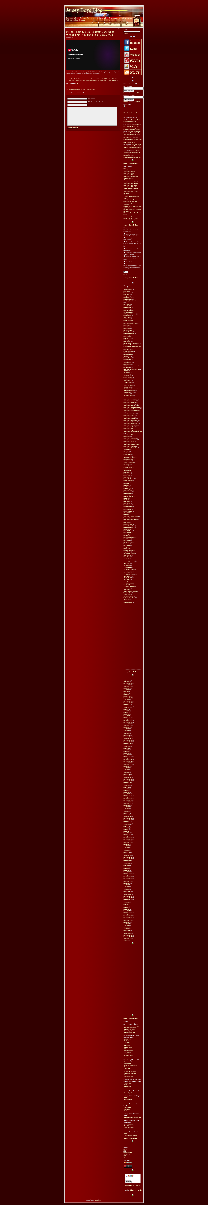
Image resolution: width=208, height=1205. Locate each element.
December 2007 (128, 896)
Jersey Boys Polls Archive (131, 183)
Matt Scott (126, 486)
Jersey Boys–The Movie (130, 447)
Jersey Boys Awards (129, 173)
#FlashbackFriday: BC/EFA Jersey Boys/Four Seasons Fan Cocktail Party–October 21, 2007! (133, 141)
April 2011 (126, 831)
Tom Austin (126, 588)
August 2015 (127, 746)
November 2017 (128, 702)
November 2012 (128, 800)
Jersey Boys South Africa (130, 439)
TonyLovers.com (128, 1076)
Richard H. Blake (128, 530)
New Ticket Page (128, 216)
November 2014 (128, 761)
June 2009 (126, 867)
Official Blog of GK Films (130, 1135)
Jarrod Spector (127, 362)
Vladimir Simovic (98, 1200)
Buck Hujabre (127, 304)
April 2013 (126, 792)
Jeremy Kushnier (128, 377)
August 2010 (127, 844)
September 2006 (128, 920)
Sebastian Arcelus (129, 397)
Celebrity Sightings (129, 310)
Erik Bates (127, 1042)
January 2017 (127, 719)
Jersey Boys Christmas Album (132, 407)
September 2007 (128, 901)
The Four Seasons (128, 574)
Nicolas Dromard (128, 511)
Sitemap (126, 195)
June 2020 (126, 689)
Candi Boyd (127, 305)
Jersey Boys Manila (129, 417)
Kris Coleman (127, 1052)
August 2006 (127, 922)
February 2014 (127, 775)
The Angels (126, 558)
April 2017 (126, 714)
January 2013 (127, 797)
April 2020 (126, 693)
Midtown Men (127, 498)
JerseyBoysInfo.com (129, 1032)
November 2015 (128, 741)
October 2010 (127, 841)
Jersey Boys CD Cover (130, 174)
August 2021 (127, 680)
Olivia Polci (127, 512)
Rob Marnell (127, 535)
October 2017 (127, 704)
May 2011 (126, 829)
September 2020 (128, 686)
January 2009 (127, 875)
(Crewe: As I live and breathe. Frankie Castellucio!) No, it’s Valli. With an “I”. (132, 258)
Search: (126, 30)
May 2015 (126, 751)
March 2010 (127, 852)
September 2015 (128, 745)
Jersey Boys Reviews (129, 171)
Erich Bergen (127, 341)
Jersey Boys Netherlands (130, 421)
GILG (125, 1084)
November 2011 (128, 819)
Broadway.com (128, 1066)
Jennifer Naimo (128, 179)
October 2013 (127, 782)
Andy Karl (126, 291)
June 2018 (126, 699)
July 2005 (126, 940)
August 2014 (127, 766)
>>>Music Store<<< (130, 219)
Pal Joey (126, 517)
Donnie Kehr (127, 328)
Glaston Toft (127, 353)
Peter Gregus (127, 521)
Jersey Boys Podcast (129, 426)
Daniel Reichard (128, 385)
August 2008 (127, 883)
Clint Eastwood (127, 315)
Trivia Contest (127, 190)
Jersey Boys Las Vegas (130, 413)
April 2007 (126, 909)
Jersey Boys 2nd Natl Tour (130, 399)
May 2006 (126, 927)
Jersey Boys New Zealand (130, 423)
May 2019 (126, 694)
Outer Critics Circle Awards (131, 516)
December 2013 (128, 779)
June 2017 (126, 710)
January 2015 (127, 758)
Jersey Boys (127, 380)
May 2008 (126, 888)
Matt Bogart (127, 393)
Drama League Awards (130, 335)
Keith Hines (127, 477)
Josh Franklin (127, 470)
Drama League (128, 1070)
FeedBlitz (137, 92)
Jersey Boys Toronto (129, 441)
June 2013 (126, 788)
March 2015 (127, 754)
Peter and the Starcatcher (130, 519)
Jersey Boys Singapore (130, 438)
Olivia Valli (126, 514)
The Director (127, 565)
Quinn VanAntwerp (128, 527)
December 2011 (128, 818)
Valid (127, 1154)
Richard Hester (127, 532)
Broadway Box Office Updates (131, 300)
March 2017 (127, 715)
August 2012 (127, 805)
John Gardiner (127, 456)
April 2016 (126, 733)
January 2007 (127, 914)
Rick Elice (126, 563)
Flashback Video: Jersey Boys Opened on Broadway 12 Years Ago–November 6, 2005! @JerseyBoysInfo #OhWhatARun (132, 154)
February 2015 (127, 756)
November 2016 (128, 722)
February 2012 (127, 815)
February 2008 (127, 893)
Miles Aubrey (127, 501)
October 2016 (127, 723)
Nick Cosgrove (127, 509)
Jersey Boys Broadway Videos (132, 199)
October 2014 (127, 762)
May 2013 (126, 790)
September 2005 (128, 938)
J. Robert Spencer (129, 178)
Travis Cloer (127, 594)
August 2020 (127, 688)
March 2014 (127, 774)
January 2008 (127, 894)
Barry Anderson (128, 292)
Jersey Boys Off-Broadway (131, 425)
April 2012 (126, 811)
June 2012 (126, 808)
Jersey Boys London (129, 169)
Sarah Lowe (127, 548)
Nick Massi (127, 579)
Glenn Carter (127, 1107)
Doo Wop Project (128, 330)
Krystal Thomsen (128, 480)
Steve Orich (127, 556)
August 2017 (127, 707)
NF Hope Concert (128, 508)
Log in (125, 1149)
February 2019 (127, 696)
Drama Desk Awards (129, 333)
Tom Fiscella (127, 589)
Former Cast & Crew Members (131, 343)
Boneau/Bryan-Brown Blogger (132, 1026)
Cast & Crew (127, 309)
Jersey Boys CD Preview (130, 185)
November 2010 (128, 839)
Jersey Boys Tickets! (131, 163)
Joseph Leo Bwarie (129, 469)
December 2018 (128, 697)
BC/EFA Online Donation (130, 1065)
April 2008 (126, 889)
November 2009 (128, 858)
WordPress (101, 1198)
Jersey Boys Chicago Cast (131, 405)
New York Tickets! (130, 113)
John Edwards (127, 454)
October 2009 (127, 860)
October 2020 (127, 684)
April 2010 (126, 850)
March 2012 (127, 813)
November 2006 (128, 917)
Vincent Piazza (127, 601)
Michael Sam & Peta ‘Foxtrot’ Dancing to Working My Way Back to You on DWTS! (90, 33)
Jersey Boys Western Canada (131, 444)
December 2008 (128, 876)
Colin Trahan (127, 318)
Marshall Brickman (129, 561)
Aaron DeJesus (128, 287)
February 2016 (127, 736)
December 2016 (128, 720)
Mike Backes (127, 499)
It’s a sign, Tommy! (130, 261)
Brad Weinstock (128, 297)
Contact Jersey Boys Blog (130, 201)
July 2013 (126, 787)
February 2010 (127, 854)
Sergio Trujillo (127, 551)
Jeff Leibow (127, 372)
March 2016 (127, 735)
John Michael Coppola (129, 457)
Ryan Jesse (127, 543)
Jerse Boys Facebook (130, 1027)
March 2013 (127, 793)
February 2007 (127, 912)
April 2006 (126, 928)
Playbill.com (127, 1063)
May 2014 (126, 771)
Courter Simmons (128, 320)
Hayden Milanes (128, 357)
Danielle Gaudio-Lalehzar (130, 323)
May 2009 (126, 868)
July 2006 (126, 923)
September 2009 (128, 862)
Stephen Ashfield (128, 1110)
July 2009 (126, 865)
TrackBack (90, 89)
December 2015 (128, 740)
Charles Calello (128, 312)
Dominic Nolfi (127, 387)
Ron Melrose (127, 538)
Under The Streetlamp (129, 597)
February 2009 (127, 873)
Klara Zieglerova (128, 1050)
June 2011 (126, 828)
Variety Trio (126, 599)
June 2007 (126, 906)
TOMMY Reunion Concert (130, 591)
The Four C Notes (128, 571)
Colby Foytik (127, 317)
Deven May (126, 327)
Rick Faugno (127, 534)
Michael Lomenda (128, 496)
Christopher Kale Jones (130, 313)
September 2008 (128, 881)
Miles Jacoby (127, 503)
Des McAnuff (127, 567)
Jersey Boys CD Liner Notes (131, 186)
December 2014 (128, 759)
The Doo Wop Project (129, 569)
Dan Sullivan (127, 322)
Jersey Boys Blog (84, 10)
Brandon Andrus (128, 299)
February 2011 (127, 834)
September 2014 (128, 764)
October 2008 (127, 880)
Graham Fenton (128, 354)
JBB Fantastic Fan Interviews (131, 369)
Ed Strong (126, 340)
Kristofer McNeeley (129, 478)
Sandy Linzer (127, 547)
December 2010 (128, 837)
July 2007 (126, 904)
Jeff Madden (127, 374)
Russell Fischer (128, 542)
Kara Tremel (127, 472)
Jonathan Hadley (128, 467)
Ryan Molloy (127, 545)
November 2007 (128, 897)
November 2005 (128, 936)
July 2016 (126, 728)
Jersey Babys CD (128, 379)
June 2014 (126, 769)
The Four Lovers (128, 572)
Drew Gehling (127, 336)
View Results (127, 274)
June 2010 (126, 847)
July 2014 (126, 767)
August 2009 (127, 863)
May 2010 (126, 849)
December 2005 (128, 935)
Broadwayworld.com (129, 1061)
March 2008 (127, 891)
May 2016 (126, 732)
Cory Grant (127, 384)
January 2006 (127, 933)
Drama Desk (127, 1068)
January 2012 (127, 816)
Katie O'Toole (127, 475)
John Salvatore (128, 460)
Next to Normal (127, 504)
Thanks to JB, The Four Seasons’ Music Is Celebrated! (132, 121)
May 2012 (126, 810)
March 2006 (127, 930)
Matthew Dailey (128, 488)
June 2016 (126, 730)
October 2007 (127, 899)
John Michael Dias (128, 459)
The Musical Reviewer (130, 1073)
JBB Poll (126, 370)
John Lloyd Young (128, 392)
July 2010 (126, 845)
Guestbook (126, 193)
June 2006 (126, 925)
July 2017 (126, 709)
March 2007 (127, 910)
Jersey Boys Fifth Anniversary (132, 408)
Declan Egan (127, 325)
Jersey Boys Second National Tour (133, 431)
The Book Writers (128, 560)
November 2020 (128, 683)
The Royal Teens (128, 584)
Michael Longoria (128, 395)
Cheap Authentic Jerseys (130, 137)
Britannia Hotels (136, 1190)
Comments (128, 1152)
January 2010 (127, 855)
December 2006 (128, 915)
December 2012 (128, 798)
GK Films (126, 1133)
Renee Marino (127, 529)
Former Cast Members (129, 344)
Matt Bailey (126, 485)
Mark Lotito (126, 483)
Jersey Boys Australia (129, 400)
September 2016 (128, 725)
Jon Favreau (127, 464)
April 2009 (126, 870)
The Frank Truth (128, 1088)
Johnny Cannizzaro (129, 462)
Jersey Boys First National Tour (132, 410)
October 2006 (127, 919)
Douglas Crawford (128, 331)
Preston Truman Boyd (129, 525)
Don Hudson (127, 1040)
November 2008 (128, 878)
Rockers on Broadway (129, 537)
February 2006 (127, 932)
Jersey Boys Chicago (129, 404)
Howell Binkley (127, 359)
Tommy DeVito (128, 581)
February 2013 (127, 795)
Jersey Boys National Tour (130, 420)
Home (125, 168)
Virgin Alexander (128, 602)
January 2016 (127, 738)
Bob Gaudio (127, 576)
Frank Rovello (127, 349)
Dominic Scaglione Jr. (130, 388)
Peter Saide (127, 522)
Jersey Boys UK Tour (129, 443)
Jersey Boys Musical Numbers (132, 182)
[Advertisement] (132, 637)
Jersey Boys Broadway (130, 402)
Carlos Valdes (127, 307)
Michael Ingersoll (128, 495)
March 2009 (127, 871)
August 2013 (127, 785)
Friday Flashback (128, 351)
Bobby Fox (126, 296)
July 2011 (126, 826)
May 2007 (126, 907)
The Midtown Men (128, 583)
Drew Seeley (127, 338)
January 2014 (127, 777)
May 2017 (126, 712)
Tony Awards (127, 592)
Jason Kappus (127, 364)
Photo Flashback (128, 524)
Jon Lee (126, 465)
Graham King (127, 356)
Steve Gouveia (127, 555)
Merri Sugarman (128, 491)
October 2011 (127, 821)
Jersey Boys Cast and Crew (131, 176)
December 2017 (128, 701)
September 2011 (128, 823)
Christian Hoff (127, 382)
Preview (126, 92)
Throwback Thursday (129, 586)
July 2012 (126, 806)
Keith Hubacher (128, 1099)
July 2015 (126, 748)
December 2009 (128, 857)
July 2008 (126, 884)
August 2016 (127, 727)
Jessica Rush (127, 449)
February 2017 (127, 717)
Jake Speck (127, 361)
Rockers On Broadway (130, 1071)
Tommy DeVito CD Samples (131, 188)
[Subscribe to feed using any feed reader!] (132, 107)
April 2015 (126, 753)
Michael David (127, 493)
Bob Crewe (126, 294)
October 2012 (127, 802)
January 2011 (127, 836)
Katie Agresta (127, 473)
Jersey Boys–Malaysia (130, 446)
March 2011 (127, 832)
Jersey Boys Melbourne (130, 418)
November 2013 (128, 780)
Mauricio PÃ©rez (128, 490)
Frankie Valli (127, 577)
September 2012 (128, 803)
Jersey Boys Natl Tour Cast (131, 191)
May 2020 (126, 691)
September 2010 (128, 842)
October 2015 (127, 743)
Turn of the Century (128, 596)
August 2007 (127, 902)
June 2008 (126, 886)
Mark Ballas (127, 482)
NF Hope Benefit (128, 506)
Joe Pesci (126, 452)
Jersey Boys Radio (129, 1030)
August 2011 (127, 824)
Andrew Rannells (128, 289)
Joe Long (126, 451)
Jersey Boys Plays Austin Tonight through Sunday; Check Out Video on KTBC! (96, 80)
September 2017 (128, 706)
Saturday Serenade (129, 550)
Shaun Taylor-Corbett (129, 553)
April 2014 (126, 772)
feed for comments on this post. (75, 89)
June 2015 (126, 749)
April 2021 (126, 681)
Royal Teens (127, 540)
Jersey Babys (127, 1086)
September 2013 (128, 784)
